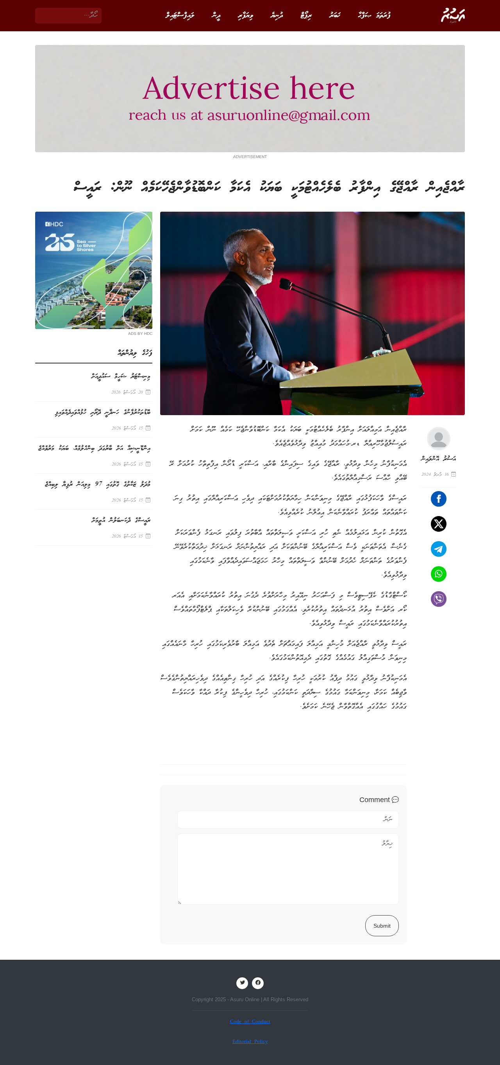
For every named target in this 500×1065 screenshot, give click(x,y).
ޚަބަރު (335, 16)
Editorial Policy (250, 1042)
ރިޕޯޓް (306, 16)
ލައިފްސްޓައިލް (180, 16)
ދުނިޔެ (277, 16)
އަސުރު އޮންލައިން (438, 459)
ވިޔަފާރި (245, 16)
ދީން (216, 16)
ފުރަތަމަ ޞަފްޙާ (374, 16)
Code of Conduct (250, 1022)
